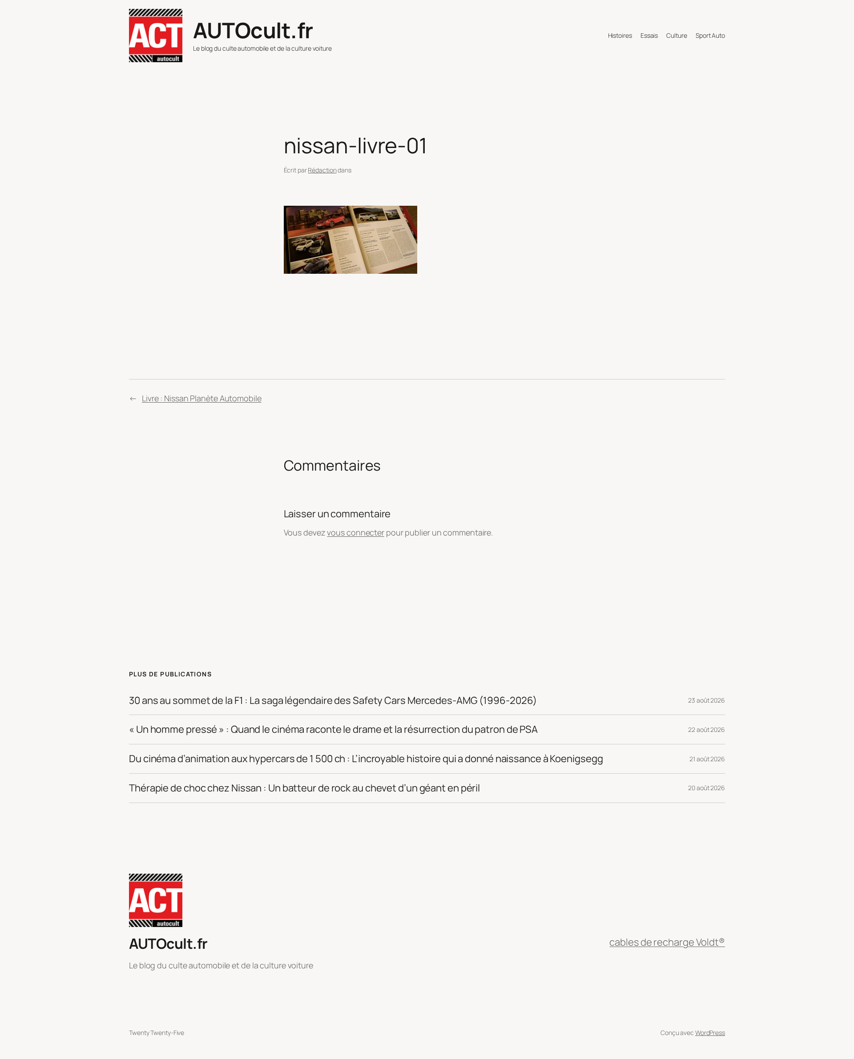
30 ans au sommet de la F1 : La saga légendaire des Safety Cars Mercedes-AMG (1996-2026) (333, 700)
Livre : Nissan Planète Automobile (202, 398)
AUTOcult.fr (253, 30)
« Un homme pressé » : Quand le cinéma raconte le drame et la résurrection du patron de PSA (333, 729)
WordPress (710, 1032)
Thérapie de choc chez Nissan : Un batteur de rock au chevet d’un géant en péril (304, 788)
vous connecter (355, 532)
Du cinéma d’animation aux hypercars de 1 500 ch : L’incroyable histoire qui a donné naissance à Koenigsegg (366, 758)
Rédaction (322, 170)
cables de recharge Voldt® (667, 942)
